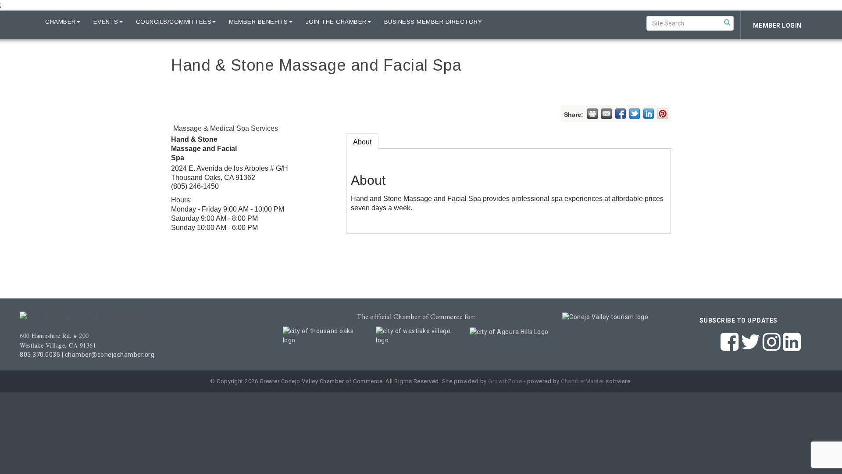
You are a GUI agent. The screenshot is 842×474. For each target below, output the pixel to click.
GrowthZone (505, 381)
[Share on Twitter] (634, 113)
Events (105, 21)
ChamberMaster (582, 381)
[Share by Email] (606, 113)
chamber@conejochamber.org (110, 354)
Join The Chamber (336, 21)
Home (23, 21)
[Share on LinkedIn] (648, 113)
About (362, 142)
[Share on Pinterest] (662, 113)
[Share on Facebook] (620, 113)
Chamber (60, 21)
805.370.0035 (40, 354)
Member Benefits (258, 21)
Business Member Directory (433, 21)
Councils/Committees (174, 21)
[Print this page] (592, 113)
